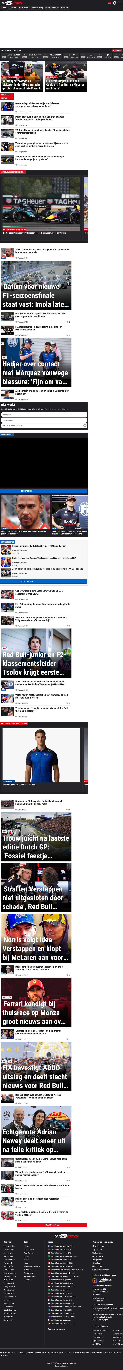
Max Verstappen (23, 8)
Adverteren (30, 1352)
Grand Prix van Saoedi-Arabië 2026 (64, 1256)
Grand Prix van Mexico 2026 (61, 1310)
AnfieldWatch (97, 1344)
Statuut (38, 1352)
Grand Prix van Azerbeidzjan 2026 (63, 1297)
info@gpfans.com (99, 1298)
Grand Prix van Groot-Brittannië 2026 (65, 1276)
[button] (85, 425)
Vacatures (46, 1352)
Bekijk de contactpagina (100, 1320)
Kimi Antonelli (9, 1283)
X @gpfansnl (97, 1250)
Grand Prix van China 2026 (61, 1250)
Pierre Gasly (8, 1263)
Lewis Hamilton (9, 1246)
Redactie (3, 1352)
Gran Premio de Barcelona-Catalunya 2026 (67, 1270)
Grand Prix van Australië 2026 (62, 1246)
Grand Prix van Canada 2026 (62, 1263)
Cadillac (27, 1256)
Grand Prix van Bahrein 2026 (62, 1300)
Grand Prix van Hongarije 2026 (62, 1283)
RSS (15, 1352)
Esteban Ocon (9, 1293)
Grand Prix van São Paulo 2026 (62, 1313)
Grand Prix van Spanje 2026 (61, 1293)
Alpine (26, 1246)
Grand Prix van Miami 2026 (61, 1260)
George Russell (9, 1287)
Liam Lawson (9, 1270)
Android (67, 1352)
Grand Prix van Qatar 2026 (61, 1320)
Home (4, 8)
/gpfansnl (98, 1263)
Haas (26, 1263)
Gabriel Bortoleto (10, 1310)
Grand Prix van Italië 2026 (60, 1290)
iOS (73, 1352)
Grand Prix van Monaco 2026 (62, 1266)
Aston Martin (29, 1250)
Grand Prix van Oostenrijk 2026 (62, 1273)
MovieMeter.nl (97, 1337)
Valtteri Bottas (9, 1317)
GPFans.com (118, 1334)
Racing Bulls (28, 1273)
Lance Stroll (8, 1300)
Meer (52, 1225)
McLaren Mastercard (32, 1266)
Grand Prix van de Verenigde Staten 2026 (66, 1307)
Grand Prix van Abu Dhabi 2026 (62, 1323)
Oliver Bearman (9, 1290)
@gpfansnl (98, 1253)
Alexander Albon (10, 1276)
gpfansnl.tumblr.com (102, 1270)
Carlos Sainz (8, 1280)
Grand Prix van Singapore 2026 (62, 1303)
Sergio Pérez (8, 1320)
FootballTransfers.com (100, 1330)
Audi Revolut (28, 1253)
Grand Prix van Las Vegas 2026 (63, 1317)
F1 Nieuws (12, 8)
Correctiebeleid (96, 1352)
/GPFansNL (99, 1256)
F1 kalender (117, 50)
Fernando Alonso (10, 1297)
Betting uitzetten (57, 1352)
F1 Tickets (4, 1355)
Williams (27, 1280)
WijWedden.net (98, 1341)
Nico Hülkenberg (10, 1313)
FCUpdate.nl (97, 1334)
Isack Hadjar (8, 1266)
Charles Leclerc (9, 1250)
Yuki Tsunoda (9, 1307)
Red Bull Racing (37, 8)
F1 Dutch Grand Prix (51, 8)
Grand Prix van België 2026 (61, 1280)
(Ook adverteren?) (61, 1329)
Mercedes (64, 8)
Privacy (10, 1352)
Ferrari (26, 1260)
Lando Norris (8, 1253)
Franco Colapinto (10, 1260)
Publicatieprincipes (82, 1352)
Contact (22, 1352)
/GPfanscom (99, 1246)
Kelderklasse (117, 1341)
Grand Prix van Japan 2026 (61, 1253)
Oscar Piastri (8, 1256)
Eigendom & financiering (112, 1352)
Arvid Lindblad (9, 1303)
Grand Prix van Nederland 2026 (62, 1287)
